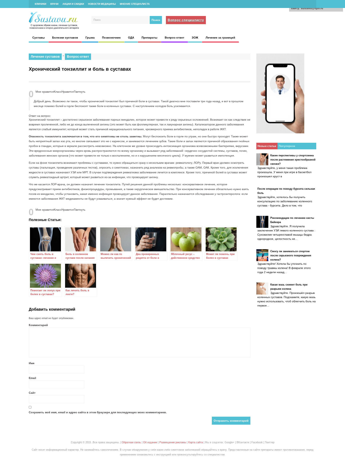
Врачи (54, 4)
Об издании (150, 442)
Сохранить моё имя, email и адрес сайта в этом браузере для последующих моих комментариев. (98, 412)
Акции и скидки (73, 4)
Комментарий (38, 325)
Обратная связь (131, 442)
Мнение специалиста (135, 4)
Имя (31, 363)
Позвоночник (111, 37)
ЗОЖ (195, 37)
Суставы (38, 37)
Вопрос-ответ (174, 37)
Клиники (40, 4)
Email (32, 378)
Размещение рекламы (172, 442)
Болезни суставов (65, 37)
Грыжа (90, 37)
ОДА (131, 37)
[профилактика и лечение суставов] (54, 28)
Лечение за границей (220, 37)
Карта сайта (195, 442)
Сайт (32, 392)
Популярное (287, 146)
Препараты (149, 37)
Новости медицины (102, 4)
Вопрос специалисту (186, 20)
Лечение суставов (45, 56)
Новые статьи (267, 146)
